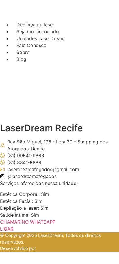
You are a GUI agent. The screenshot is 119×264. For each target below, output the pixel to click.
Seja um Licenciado (37, 31)
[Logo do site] (59, 17)
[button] (113, 68)
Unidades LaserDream (40, 38)
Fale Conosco (31, 45)
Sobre (22, 52)
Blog (21, 59)
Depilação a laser (35, 24)
